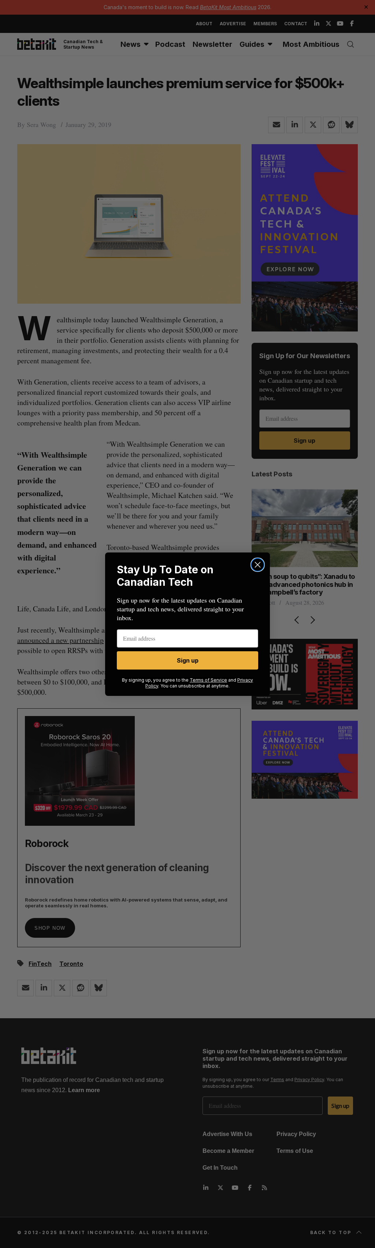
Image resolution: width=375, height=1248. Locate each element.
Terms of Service (208, 680)
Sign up (187, 660)
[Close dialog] (257, 564)
